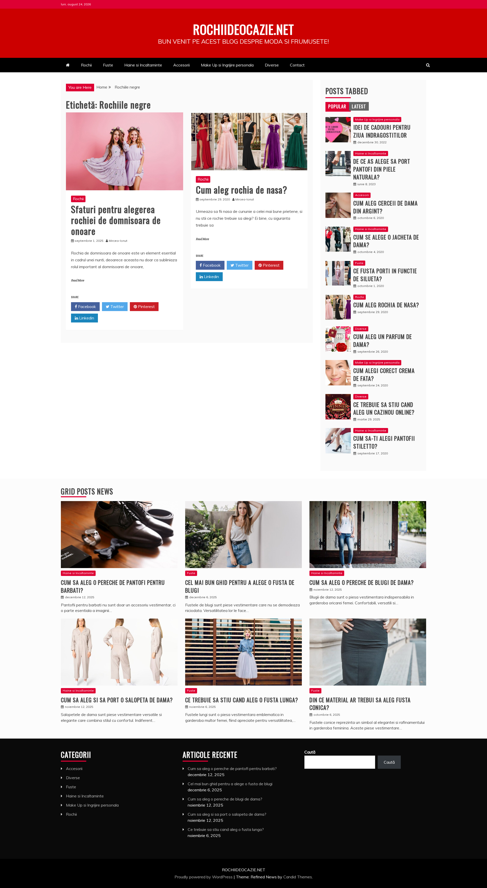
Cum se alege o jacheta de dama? (386, 241)
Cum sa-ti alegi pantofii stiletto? (384, 442)
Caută (310, 752)
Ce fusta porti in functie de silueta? (385, 275)
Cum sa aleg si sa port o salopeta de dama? (117, 700)
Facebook (86, 306)
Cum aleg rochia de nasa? (241, 189)
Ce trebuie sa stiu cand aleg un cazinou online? (383, 408)
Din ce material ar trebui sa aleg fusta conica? (360, 704)
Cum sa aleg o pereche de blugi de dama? (361, 582)
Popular (337, 106)
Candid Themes (297, 876)
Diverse (272, 64)
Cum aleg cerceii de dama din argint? (385, 207)
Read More (77, 280)
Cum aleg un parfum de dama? (382, 340)
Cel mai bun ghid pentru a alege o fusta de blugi (239, 586)
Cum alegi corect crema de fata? (384, 374)
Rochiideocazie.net (243, 29)
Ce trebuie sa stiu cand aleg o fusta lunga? (241, 700)
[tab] (337, 106)
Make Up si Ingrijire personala (227, 64)
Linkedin (86, 317)
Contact (297, 64)
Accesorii (181, 64)
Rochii (86, 64)
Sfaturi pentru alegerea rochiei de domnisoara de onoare (116, 219)
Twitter (116, 306)
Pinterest (146, 306)
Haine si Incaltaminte (143, 64)
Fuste (108, 64)
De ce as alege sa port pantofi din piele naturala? (381, 169)
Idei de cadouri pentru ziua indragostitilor (382, 131)
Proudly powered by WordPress (204, 876)
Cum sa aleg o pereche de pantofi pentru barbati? (113, 586)
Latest (359, 106)
